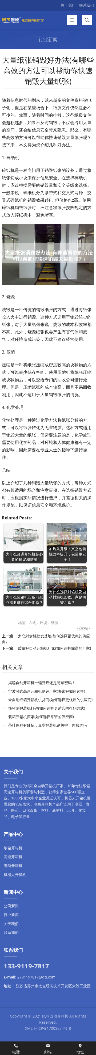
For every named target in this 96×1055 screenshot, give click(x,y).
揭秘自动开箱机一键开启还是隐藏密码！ (41, 682)
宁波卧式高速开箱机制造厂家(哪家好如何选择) (46, 691)
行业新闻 (11, 914)
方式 (32, 622)
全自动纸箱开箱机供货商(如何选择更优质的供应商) (50, 699)
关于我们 (68, 5)
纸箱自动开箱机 (55, 1016)
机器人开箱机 (76, 797)
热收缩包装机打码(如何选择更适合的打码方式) (46, 708)
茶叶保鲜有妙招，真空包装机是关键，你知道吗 (47, 725)
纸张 (54, 622)
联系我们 (86, 5)
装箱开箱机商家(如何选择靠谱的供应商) (41, 716)
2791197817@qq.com (36, 977)
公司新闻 (11, 905)
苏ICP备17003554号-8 (52, 1028)
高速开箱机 (13, 856)
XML (29, 1028)
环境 (43, 622)
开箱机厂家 (54, 785)
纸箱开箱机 (13, 847)
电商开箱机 (43, 804)
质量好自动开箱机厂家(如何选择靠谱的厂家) (54, 648)
